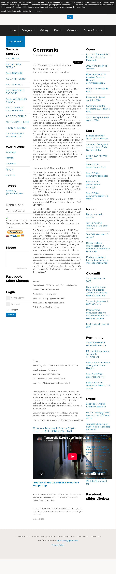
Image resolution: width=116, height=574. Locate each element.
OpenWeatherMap (21, 268)
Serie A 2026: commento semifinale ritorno (97, 196)
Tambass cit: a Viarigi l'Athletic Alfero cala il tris (96, 481)
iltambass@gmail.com (67, 540)
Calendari (72, 30)
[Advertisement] (58, 330)
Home (12, 30)
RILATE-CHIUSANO (16, 128)
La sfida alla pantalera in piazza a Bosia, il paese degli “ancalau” (97, 438)
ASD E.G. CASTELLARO (17, 122)
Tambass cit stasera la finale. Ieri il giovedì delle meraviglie (98, 427)
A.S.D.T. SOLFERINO (16, 116)
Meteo (31, 41)
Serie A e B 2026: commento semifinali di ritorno (98, 385)
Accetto (38, 11)
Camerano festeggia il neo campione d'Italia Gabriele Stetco (97, 147)
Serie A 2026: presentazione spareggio (93, 184)
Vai (69, 17)
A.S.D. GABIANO (14, 84)
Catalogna (11, 152)
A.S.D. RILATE (13, 58)
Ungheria (10, 175)
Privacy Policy (58, 545)
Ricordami (13, 310)
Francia (9, 158)
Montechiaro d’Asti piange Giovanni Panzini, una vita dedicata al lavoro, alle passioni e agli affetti (97, 467)
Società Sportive (93, 30)
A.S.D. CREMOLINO (16, 79)
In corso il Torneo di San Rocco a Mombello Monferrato (97, 57)
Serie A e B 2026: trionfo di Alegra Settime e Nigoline (98, 365)
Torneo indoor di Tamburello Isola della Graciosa (96, 226)
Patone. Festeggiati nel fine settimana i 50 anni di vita (97, 415)
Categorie (27, 30)
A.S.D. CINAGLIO (14, 73)
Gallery (44, 30)
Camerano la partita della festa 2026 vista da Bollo (98, 109)
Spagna (9, 169)
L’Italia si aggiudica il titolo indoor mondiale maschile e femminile (97, 260)
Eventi (57, 30)
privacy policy (80, 7)
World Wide (15, 41)
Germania (11, 163)
